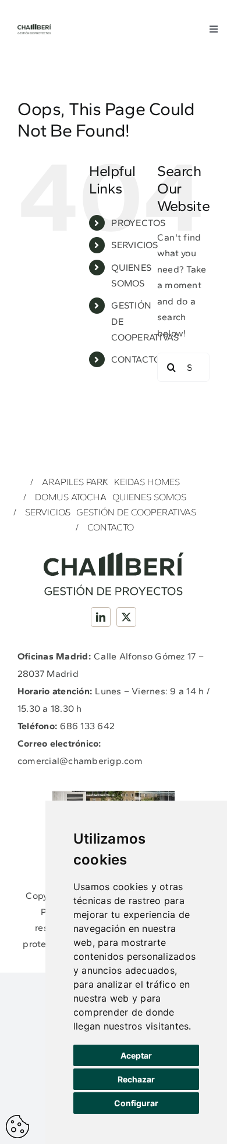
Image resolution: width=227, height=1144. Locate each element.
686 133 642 (87, 725)
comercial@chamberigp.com (80, 760)
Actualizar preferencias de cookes (17, 1126)
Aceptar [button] (136, 1055)
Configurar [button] (136, 1103)
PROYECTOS (138, 222)
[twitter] (126, 617)
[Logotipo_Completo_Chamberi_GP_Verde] (34, 28)
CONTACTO (136, 359)
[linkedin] (101, 617)
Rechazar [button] (136, 1079)
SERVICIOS (134, 244)
